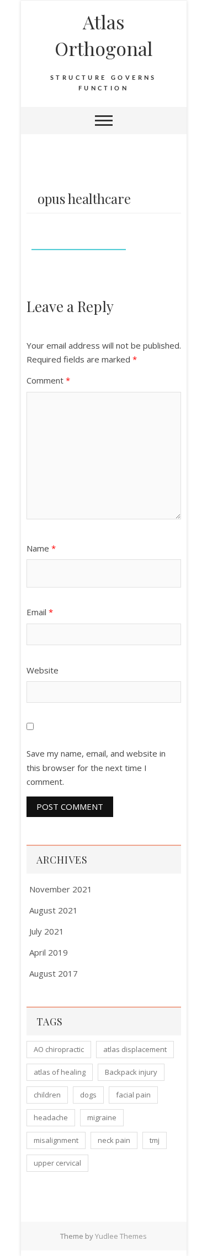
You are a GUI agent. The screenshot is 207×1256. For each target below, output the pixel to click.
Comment (48, 380)
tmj (155, 1140)
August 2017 (53, 973)
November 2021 (60, 889)
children (47, 1095)
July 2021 (46, 931)
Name (41, 548)
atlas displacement (135, 1049)
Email (39, 611)
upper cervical (57, 1163)
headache (51, 1117)
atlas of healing (60, 1072)
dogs (88, 1095)
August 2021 (53, 910)
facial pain (133, 1095)
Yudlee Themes (121, 1236)
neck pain (114, 1140)
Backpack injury (131, 1072)
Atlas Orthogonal (104, 35)
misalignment (56, 1140)
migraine (101, 1117)
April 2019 (48, 952)
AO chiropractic (59, 1049)
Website (42, 670)
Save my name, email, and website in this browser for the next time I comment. (96, 767)
